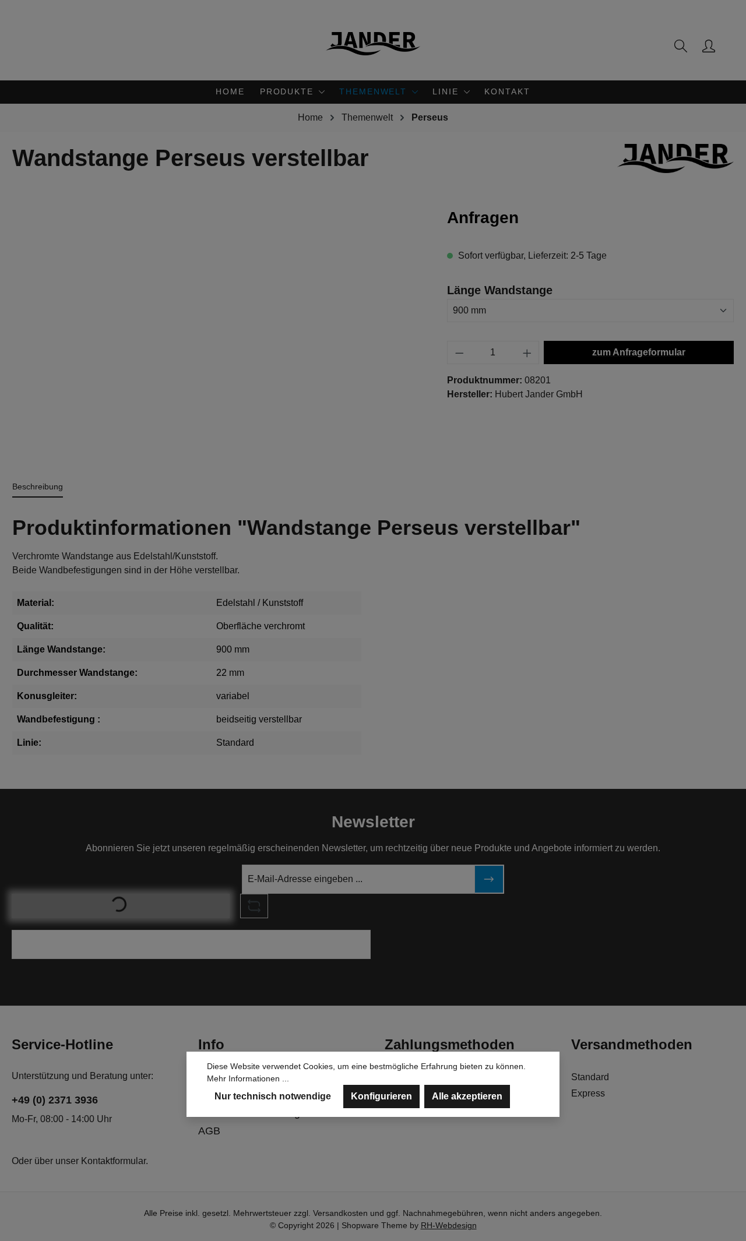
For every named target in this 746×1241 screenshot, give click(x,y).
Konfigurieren (381, 1096)
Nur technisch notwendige (272, 1096)
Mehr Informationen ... (248, 1078)
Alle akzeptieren (467, 1096)
